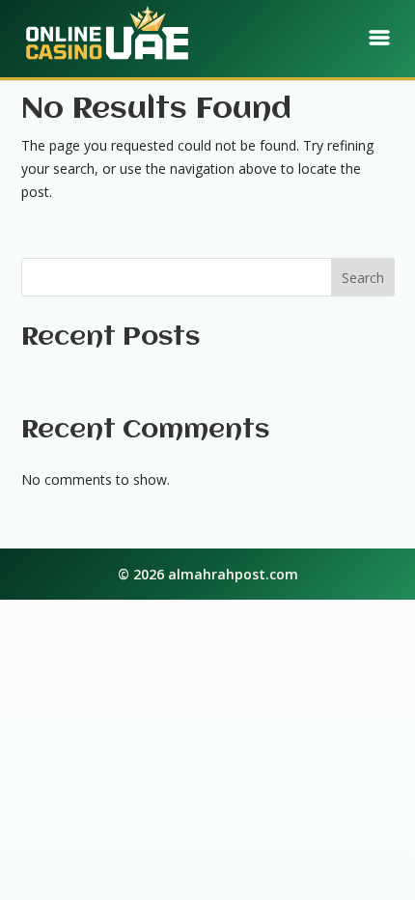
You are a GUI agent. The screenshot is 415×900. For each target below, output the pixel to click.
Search (363, 277)
